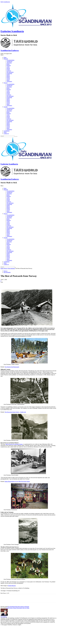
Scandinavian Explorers (10, 50)
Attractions (9, 62)
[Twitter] (8, 284)
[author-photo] (4, 615)
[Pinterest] (13, 284)
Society (8, 78)
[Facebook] (3, 284)
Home (5, 57)
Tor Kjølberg (4, 616)
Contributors (6, 130)
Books (8, 64)
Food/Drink (9, 73)
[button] (28, 55)
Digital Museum (12, 585)
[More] (24, 284)
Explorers (9, 70)
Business (9, 65)
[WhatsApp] (19, 284)
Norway (5, 82)
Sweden (5, 106)
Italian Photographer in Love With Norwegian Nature (17, 481)
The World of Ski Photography (12, 367)
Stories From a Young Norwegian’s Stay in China (17, 608)
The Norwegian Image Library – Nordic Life (15, 412)
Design (8, 68)
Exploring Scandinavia (12, 31)
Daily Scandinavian (5, 1)
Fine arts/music (10, 72)
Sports (8, 80)
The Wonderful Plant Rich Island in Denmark (18, 606)
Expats (8, 69)
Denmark (6, 58)
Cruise (8, 66)
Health (8, 74)
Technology (9, 81)
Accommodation (10, 60)
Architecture (9, 61)
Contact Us (6, 133)
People (8, 77)
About (5, 132)
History (8, 76)
